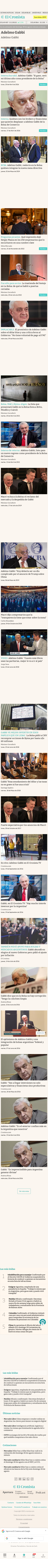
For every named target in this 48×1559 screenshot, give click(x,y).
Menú (4, 1557)
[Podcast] (40, 1492)
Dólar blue (26, 13)
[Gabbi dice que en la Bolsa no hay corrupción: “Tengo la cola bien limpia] (24, 980)
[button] (43, 1322)
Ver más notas (24, 1191)
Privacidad (24, 1523)
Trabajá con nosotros (39, 1507)
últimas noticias (7, 13)
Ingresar (43, 1556)
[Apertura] (8, 1492)
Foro (33, 1557)
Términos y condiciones (24, 1519)
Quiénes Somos (6, 1507)
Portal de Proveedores (22, 1507)
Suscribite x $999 (40, 17)
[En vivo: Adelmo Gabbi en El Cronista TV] (24, 847)
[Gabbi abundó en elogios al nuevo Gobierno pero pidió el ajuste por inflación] (24, 931)
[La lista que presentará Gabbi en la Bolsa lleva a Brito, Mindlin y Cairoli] (24, 388)
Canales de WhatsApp (23, 1503)
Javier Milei (36, 13)
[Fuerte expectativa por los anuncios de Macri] (24, 809)
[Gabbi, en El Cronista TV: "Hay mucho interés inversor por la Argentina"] (24, 888)
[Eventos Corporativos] (20, 1493)
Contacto (10, 1503)
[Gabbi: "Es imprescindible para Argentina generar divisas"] (24, 1154)
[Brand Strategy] (30, 1493)
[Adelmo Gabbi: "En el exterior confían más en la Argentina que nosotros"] (24, 1110)
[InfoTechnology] (24, 1497)
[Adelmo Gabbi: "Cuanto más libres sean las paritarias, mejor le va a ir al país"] (24, 642)
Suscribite (37, 1503)
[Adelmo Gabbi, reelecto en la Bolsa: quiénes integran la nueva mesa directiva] (24, 149)
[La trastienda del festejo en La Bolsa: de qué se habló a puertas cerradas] (24, 267)
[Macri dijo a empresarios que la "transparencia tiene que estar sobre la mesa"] (24, 599)
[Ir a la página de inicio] (13, 17)
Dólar (17, 13)
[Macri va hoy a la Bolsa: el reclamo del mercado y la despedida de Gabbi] (24, 481)
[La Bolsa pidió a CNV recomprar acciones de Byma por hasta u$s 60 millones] (24, 717)
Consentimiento (24, 1527)
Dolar (14, 1556)
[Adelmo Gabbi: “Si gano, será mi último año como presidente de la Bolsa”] (24, 60)
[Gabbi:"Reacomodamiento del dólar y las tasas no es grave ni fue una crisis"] (24, 766)
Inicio (24, 1556)
